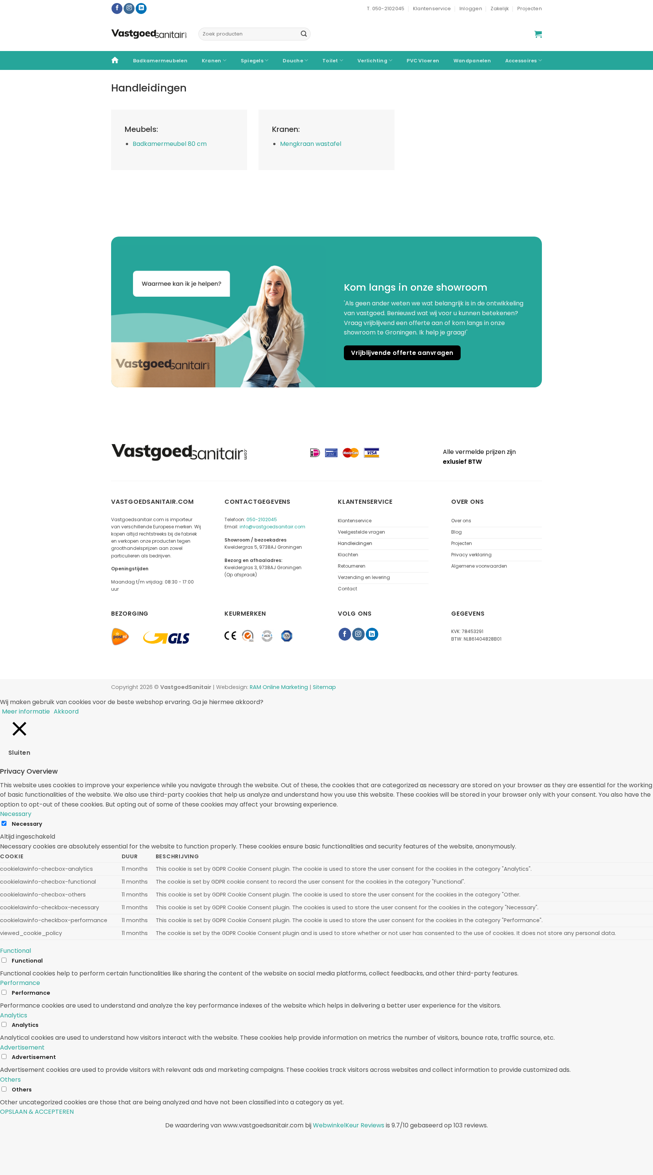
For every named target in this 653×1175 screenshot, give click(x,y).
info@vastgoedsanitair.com (272, 526)
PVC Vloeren (423, 60)
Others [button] (10, 1079)
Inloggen (471, 8)
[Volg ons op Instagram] (129, 8)
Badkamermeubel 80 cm (170, 143)
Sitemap (324, 687)
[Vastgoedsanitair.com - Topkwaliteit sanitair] (149, 34)
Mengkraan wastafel (310, 143)
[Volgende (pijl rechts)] (29, 1162)
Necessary (27, 824)
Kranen (211, 60)
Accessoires (521, 60)
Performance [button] (20, 982)
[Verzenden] (303, 34)
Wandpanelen (472, 60)
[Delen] (29, 1141)
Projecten (529, 8)
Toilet (330, 60)
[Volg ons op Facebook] (116, 8)
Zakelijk (500, 8)
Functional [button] (15, 950)
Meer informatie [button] (26, 711)
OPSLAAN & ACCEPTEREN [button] (37, 1111)
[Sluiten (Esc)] (7, 1141)
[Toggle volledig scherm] (51, 1141)
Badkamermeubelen (160, 60)
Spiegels (252, 60)
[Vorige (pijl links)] (7, 1162)
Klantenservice (432, 8)
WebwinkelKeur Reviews (348, 1125)
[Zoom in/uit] (74, 1141)
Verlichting (372, 60)
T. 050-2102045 (386, 8)
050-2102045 (261, 519)
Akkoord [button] (66, 711)
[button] (538, 34)
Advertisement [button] (22, 1047)
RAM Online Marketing (279, 687)
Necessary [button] (15, 814)
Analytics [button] (13, 1015)
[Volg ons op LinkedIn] (141, 8)
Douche (293, 60)
